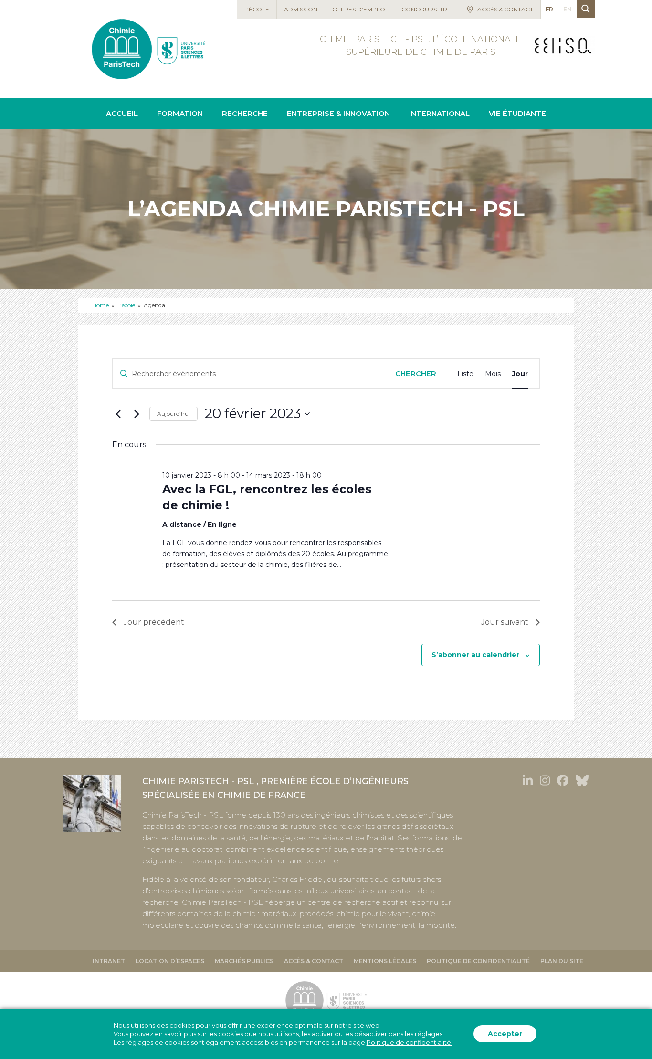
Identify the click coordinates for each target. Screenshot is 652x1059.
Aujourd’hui (173, 413)
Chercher (415, 373)
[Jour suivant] (136, 413)
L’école (126, 305)
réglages (428, 1034)
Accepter (505, 1034)
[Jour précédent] (118, 413)
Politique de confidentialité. (409, 1043)
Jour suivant (504, 622)
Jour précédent (154, 622)
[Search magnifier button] (586, 9)
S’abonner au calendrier (475, 654)
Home (100, 305)
